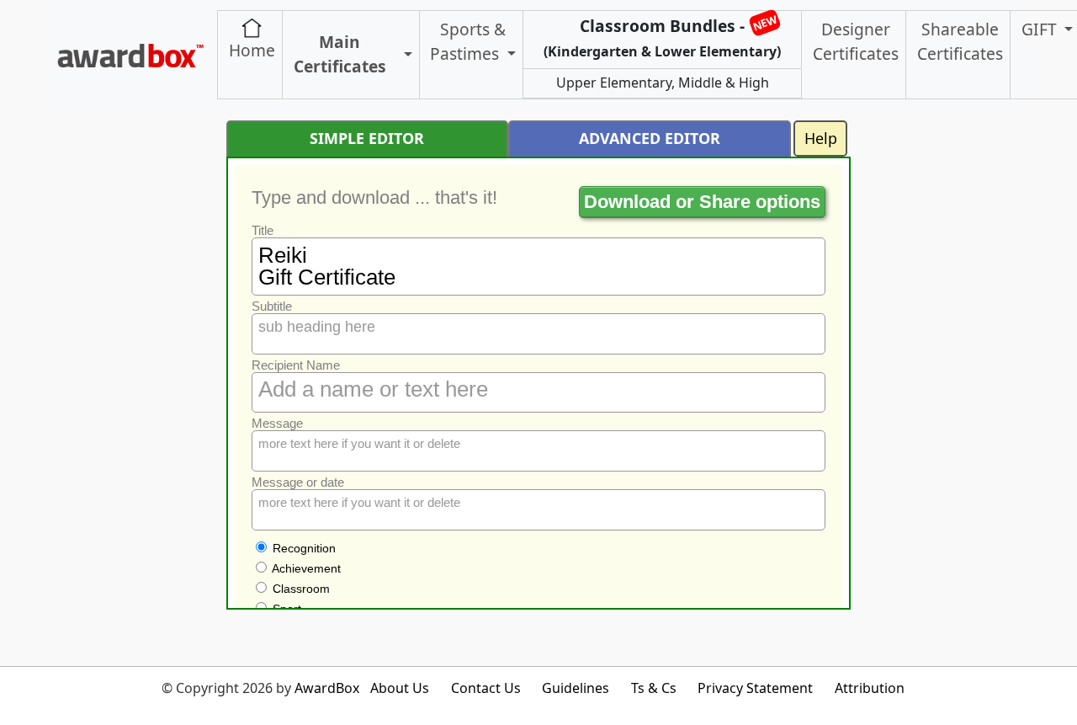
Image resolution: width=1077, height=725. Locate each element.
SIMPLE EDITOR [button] (367, 138)
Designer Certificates (856, 41)
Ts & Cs (653, 688)
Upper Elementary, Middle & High (662, 82)
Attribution (870, 688)
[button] (406, 55)
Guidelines (575, 688)
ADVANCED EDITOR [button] (649, 138)
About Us (399, 688)
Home (252, 50)
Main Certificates (340, 53)
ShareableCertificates (960, 41)
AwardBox (326, 688)
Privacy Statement (755, 688)
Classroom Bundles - (662, 36)
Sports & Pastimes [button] (468, 41)
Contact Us (486, 688)
